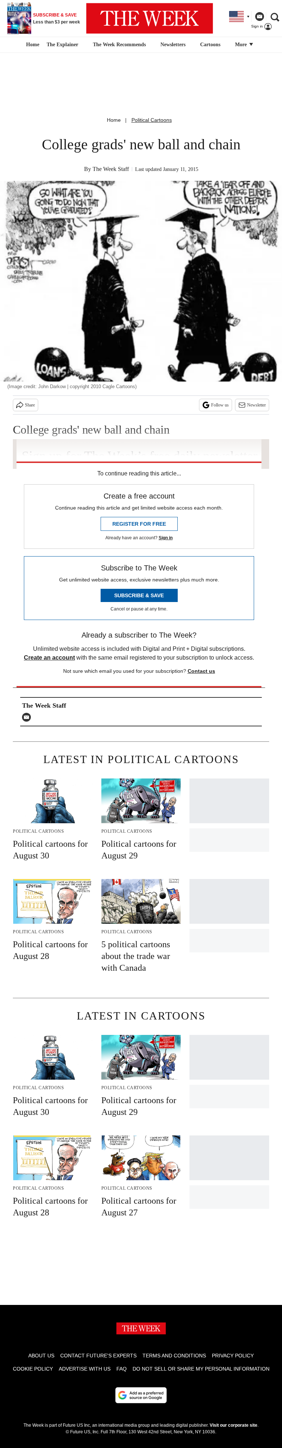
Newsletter (256, 405)
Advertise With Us (85, 1369)
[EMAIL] (28, 717)
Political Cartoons (151, 120)
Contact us (201, 671)
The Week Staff (111, 169)
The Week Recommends (119, 44)
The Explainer (62, 44)
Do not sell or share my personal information (201, 1369)
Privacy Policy (233, 1355)
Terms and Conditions (174, 1355)
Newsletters (172, 44)
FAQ (121, 1369)
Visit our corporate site (233, 1425)
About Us (41, 1355)
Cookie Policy (33, 1369)
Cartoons (210, 44)
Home (114, 120)
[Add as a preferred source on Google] (141, 1395)
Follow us (220, 405)
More (241, 44)
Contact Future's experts (98, 1355)
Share (30, 405)
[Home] (31, 45)
